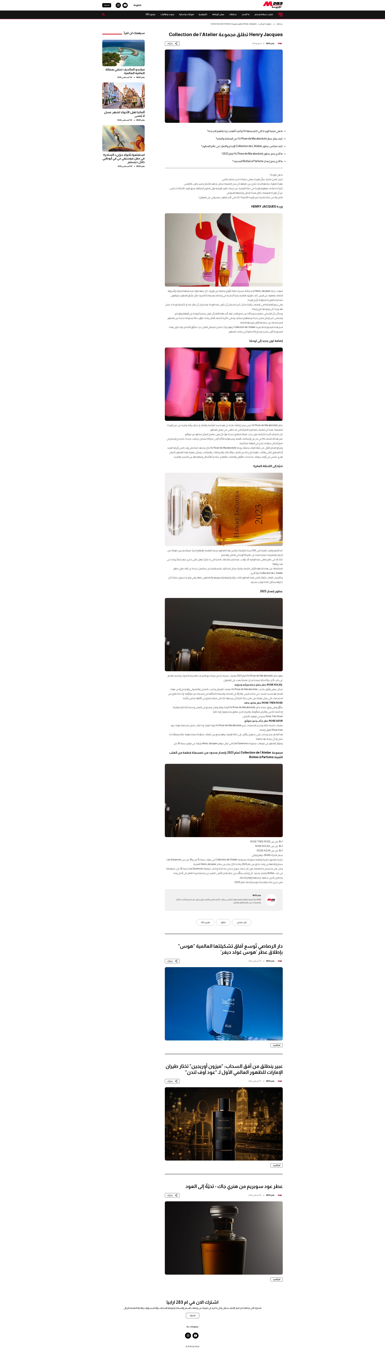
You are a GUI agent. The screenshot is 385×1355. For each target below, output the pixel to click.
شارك (170, 43)
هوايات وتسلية (186, 14)
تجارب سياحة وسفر (264, 14)
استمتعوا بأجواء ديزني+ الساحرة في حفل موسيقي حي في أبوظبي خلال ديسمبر (124, 158)
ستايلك (233, 14)
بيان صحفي (242, 922)
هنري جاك (205, 922)
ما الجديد (246, 14)
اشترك (106, 5)
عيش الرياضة (218, 14)
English (137, 5)
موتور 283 (151, 14)
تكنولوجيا (203, 14)
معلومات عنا (193, 1326)
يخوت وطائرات (167, 14)
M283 (268, 43)
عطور (223, 922)
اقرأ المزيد (276, 1045)
